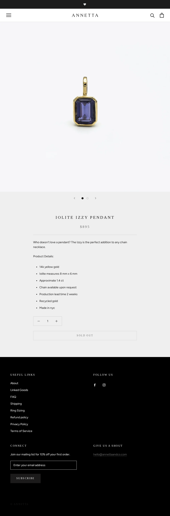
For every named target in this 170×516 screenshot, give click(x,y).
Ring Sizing (17, 410)
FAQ (13, 397)
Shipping (16, 403)
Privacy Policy (19, 424)
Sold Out (85, 335)
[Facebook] (94, 384)
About (14, 383)
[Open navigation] (8, 15)
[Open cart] (162, 15)
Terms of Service (21, 431)
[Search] (152, 15)
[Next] (95, 198)
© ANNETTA (19, 504)
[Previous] (74, 198)
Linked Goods (19, 390)
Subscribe (25, 478)
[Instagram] (104, 384)
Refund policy (19, 417)
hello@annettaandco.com (110, 454)
